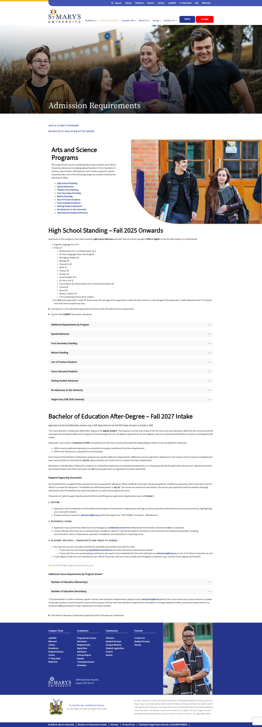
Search (118, 3)
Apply (187, 19)
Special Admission (65, 186)
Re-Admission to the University (71, 209)
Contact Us (169, 20)
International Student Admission (72, 212)
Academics (90, 20)
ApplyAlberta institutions (100, 550)
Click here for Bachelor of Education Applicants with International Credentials (87, 615)
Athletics (139, 3)
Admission (82, 651)
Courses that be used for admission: (71, 314)
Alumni (150, 3)
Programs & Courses (86, 638)
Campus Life (127, 20)
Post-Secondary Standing (69, 193)
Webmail (206, 3)
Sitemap (114, 724)
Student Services (113, 641)
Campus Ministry (113, 644)
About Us (143, 20)
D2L (197, 3)
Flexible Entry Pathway (68, 189)
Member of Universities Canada (92, 724)
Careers (161, 3)
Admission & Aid (108, 20)
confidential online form (119, 527)
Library (128, 3)
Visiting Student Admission (69, 206)
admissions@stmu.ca (91, 515)
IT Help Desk (185, 3)
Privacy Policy (128, 724)
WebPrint (52, 661)
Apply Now (82, 648)
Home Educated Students (69, 202)
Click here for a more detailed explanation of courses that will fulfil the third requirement (92, 308)
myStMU (172, 3)
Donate (204, 19)
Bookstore (53, 648)
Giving (156, 20)
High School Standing (67, 183)
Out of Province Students (68, 199)
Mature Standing (65, 196)
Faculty (137, 644)
